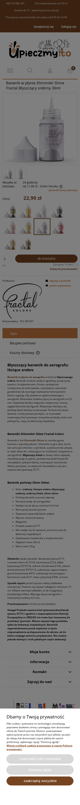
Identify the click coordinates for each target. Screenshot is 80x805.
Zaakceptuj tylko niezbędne (40, 759)
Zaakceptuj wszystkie (40, 781)
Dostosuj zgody (40, 770)
